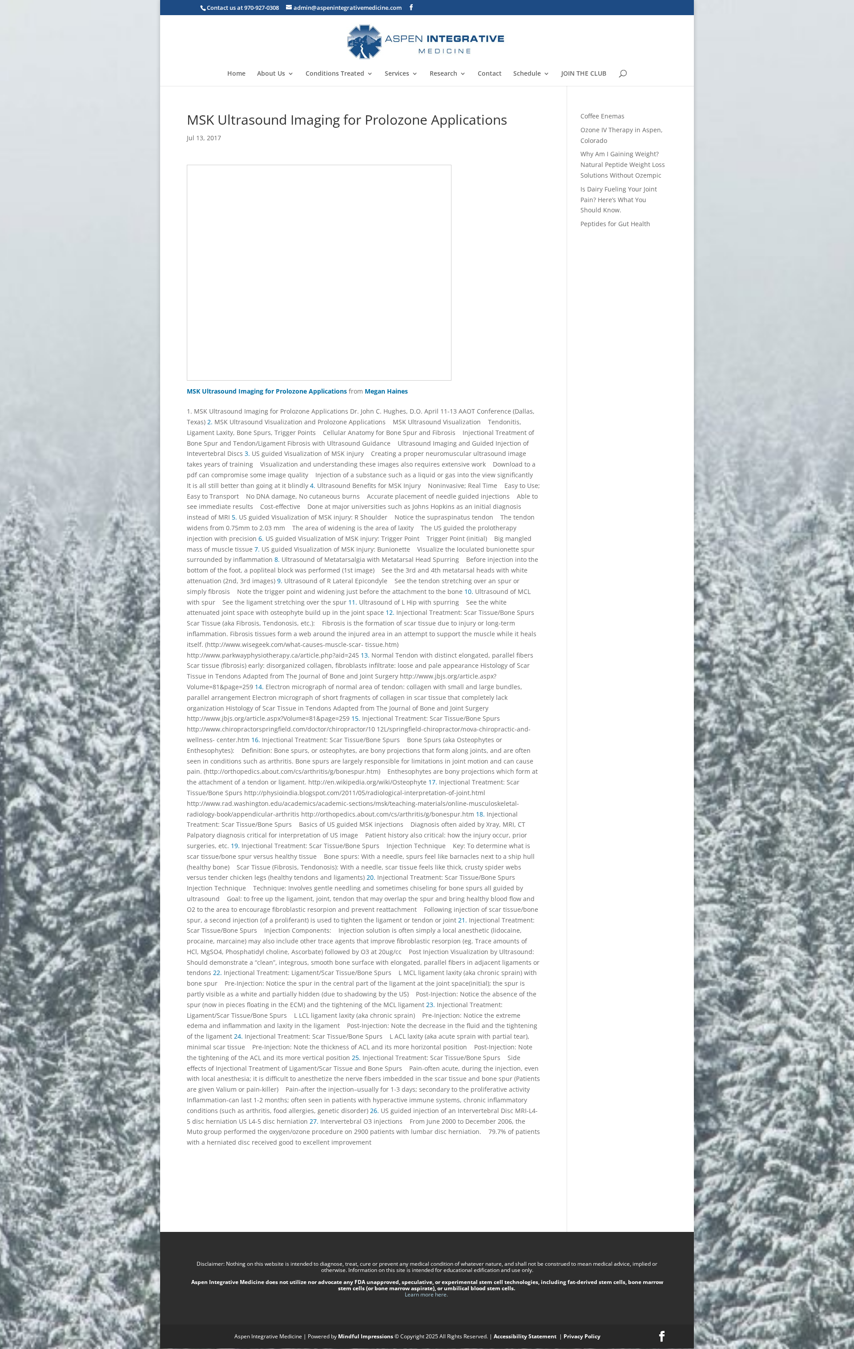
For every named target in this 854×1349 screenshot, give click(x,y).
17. (433, 782)
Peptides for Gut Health (615, 223)
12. (391, 612)
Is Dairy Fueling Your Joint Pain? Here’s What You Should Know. (618, 200)
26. (375, 1110)
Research (443, 73)
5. (235, 517)
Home (236, 73)
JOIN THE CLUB (583, 73)
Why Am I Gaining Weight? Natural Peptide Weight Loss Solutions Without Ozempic (622, 164)
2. (210, 422)
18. (481, 814)
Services (397, 73)
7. (258, 549)
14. (260, 687)
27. (315, 1121)
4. (313, 485)
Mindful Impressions (365, 1336)
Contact (490, 73)
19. (236, 845)
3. (248, 453)
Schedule (527, 73)
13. (366, 655)
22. (218, 972)
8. (278, 559)
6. (262, 538)
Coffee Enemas (602, 116)
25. (357, 1057)
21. (463, 920)
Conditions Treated (335, 73)
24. (239, 1036)
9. (280, 581)
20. (372, 877)
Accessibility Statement (526, 1336)
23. (431, 1004)
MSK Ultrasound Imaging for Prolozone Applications (267, 391)
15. (356, 718)
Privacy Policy (582, 1336)
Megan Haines (386, 391)
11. (353, 602)
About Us (271, 73)
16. (256, 739)
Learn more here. (427, 1294)
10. (469, 591)
